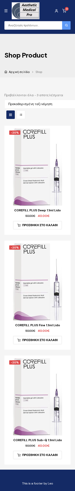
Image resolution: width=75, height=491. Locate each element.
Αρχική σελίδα (19, 72)
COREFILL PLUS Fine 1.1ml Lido (37, 325)
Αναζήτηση (66, 25)
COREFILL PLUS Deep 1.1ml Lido (37, 210)
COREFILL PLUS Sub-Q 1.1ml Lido (37, 440)
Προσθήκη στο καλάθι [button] (40, 225)
